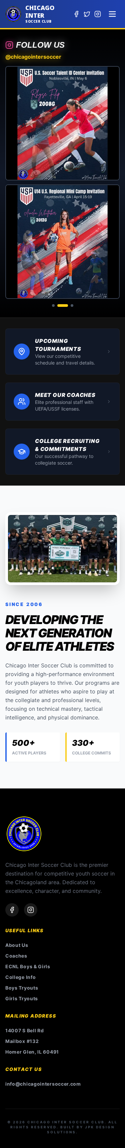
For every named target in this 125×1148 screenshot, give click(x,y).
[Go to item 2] (62, 305)
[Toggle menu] (112, 14)
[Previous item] (14, 182)
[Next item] (111, 182)
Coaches (16, 956)
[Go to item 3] (72, 305)
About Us (16, 945)
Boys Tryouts (21, 988)
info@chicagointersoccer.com (43, 1084)
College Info (20, 977)
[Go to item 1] (53, 305)
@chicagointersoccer (33, 56)
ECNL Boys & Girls (27, 966)
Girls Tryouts (21, 998)
